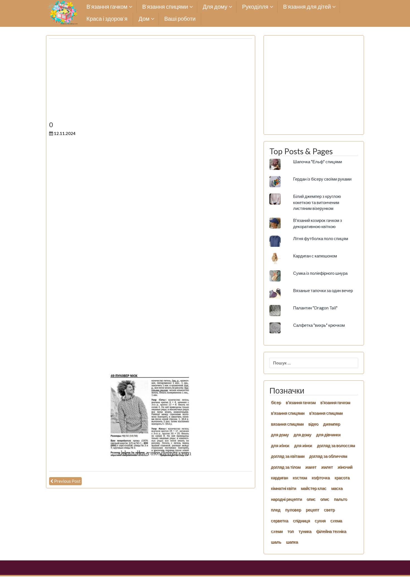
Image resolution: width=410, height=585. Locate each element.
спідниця (301, 520)
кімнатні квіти (283, 488)
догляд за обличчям (328, 455)
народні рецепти (286, 498)
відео (313, 423)
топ (290, 531)
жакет (310, 466)
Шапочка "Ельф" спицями (317, 161)
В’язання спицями (165, 6)
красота (341, 477)
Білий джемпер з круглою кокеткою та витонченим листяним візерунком (317, 202)
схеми (277, 531)
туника (304, 531)
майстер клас (313, 488)
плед (275, 509)
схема (336, 520)
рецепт (312, 509)
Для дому (215, 6)
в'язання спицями (287, 412)
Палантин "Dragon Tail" (315, 307)
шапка (292, 541)
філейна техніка (331, 531)
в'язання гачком (300, 402)
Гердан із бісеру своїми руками (322, 178)
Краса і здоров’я (106, 18)
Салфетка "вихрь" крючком (319, 325)
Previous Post (67, 481)
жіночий (344, 466)
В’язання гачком (106, 6)
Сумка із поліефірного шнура (320, 273)
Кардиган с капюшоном (315, 255)
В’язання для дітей (307, 6)
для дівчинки (328, 434)
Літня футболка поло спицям (320, 238)
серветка (279, 520)
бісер (276, 402)
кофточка (321, 477)
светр (329, 509)
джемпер (331, 423)
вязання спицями (287, 423)
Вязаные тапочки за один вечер (323, 290)
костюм (300, 477)
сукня (320, 520)
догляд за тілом (285, 466)
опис (311, 498)
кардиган (279, 477)
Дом (144, 18)
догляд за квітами (287, 455)
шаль (276, 541)
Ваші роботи (180, 18)
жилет (327, 466)
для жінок (303, 445)
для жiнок (280, 445)
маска (337, 488)
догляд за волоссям (336, 445)
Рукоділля (255, 6)
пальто (340, 498)
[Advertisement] (150, 82)
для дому (280, 434)
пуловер (293, 509)
